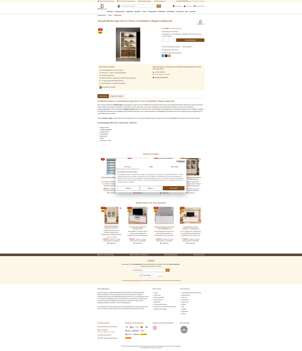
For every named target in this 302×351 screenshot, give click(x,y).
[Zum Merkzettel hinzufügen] (199, 159)
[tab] (103, 96)
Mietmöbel (157, 302)
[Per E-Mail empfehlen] (169, 55)
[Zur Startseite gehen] (102, 6)
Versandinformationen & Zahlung (191, 293)
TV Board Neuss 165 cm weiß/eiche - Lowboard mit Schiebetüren (190, 228)
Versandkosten (146, 346)
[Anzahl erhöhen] (174, 40)
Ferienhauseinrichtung (160, 304)
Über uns (184, 297)
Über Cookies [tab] (174, 166)
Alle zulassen (173, 188)
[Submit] (168, 270)
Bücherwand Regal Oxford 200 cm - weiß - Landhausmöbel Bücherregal (190, 178)
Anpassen (150, 188)
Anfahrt (183, 304)
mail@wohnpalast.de (161, 77)
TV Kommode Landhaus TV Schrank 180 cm (138, 227)
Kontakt (183, 309)
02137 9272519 (183, 1)
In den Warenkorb (190, 40)
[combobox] (139, 6)
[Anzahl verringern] (163, 40)
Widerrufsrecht (185, 295)
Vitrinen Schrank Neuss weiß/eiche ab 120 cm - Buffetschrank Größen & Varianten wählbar (111, 227)
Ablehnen (128, 188)
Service (183, 313)
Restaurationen (158, 300)
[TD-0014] (128, 44)
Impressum (184, 302)
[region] (128, 44)
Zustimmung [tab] (127, 166)
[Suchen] (159, 6)
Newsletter (184, 311)
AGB (159, 280)
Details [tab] (151, 166)
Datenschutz (185, 300)
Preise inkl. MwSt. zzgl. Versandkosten (170, 31)
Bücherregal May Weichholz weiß (111, 177)
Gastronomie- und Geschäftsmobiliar (165, 306)
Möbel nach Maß (159, 297)
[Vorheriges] (99, 175)
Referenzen (157, 295)
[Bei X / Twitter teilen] (166, 55)
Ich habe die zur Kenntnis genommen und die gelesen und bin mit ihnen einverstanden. (152, 280)
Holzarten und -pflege (160, 309)
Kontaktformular (112, 338)
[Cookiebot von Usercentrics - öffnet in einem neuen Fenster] (178, 161)
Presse (156, 293)
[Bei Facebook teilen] (163, 55)
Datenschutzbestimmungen (135, 280)
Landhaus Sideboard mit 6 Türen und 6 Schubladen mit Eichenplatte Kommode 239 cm (164, 228)
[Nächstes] (203, 175)
